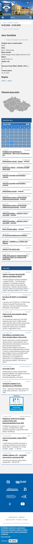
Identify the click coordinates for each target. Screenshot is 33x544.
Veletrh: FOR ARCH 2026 (11, 249)
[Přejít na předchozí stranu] (27, 124)
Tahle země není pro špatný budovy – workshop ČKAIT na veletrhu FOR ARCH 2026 (15, 257)
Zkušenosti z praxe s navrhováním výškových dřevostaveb (14, 198)
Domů (4, 22)
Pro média (19, 520)
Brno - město (7, 81)
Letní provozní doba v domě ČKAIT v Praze (14, 439)
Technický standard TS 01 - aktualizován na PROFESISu (12, 385)
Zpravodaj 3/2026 (8, 369)
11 (7, 137)
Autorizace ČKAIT (10, 520)
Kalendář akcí (8, 120)
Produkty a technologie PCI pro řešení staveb (17, 39)
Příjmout (5, 541)
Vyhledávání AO (13, 517)
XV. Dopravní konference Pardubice (14, 235)
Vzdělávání (21, 517)
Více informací (5, 537)
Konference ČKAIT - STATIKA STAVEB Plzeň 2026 (15, 168)
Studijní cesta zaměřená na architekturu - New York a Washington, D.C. (16, 153)
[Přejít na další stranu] (29, 124)
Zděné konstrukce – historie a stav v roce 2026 (15, 214)
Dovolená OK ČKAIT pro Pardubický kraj (14, 298)
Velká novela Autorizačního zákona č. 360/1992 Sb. (14, 315)
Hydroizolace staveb (9, 191)
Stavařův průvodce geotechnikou (14, 175)
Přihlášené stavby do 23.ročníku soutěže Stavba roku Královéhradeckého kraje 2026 (13, 421)
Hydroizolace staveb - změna (12, 161)
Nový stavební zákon (9, 229)
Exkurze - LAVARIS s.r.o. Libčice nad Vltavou (14, 242)
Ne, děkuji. (13, 541)
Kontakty (25, 520)
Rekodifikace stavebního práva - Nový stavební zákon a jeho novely (14, 336)
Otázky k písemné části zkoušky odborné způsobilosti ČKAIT (13, 275)
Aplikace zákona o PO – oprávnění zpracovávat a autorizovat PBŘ (14, 456)
